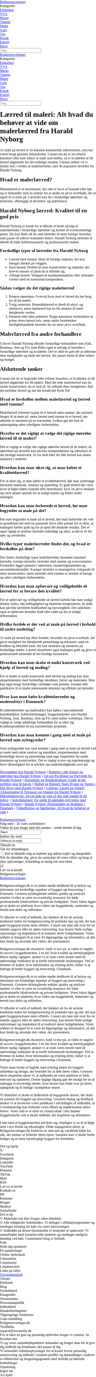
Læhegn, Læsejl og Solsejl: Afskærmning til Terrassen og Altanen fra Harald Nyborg (42, 790)
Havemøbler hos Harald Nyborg (23, 772)
